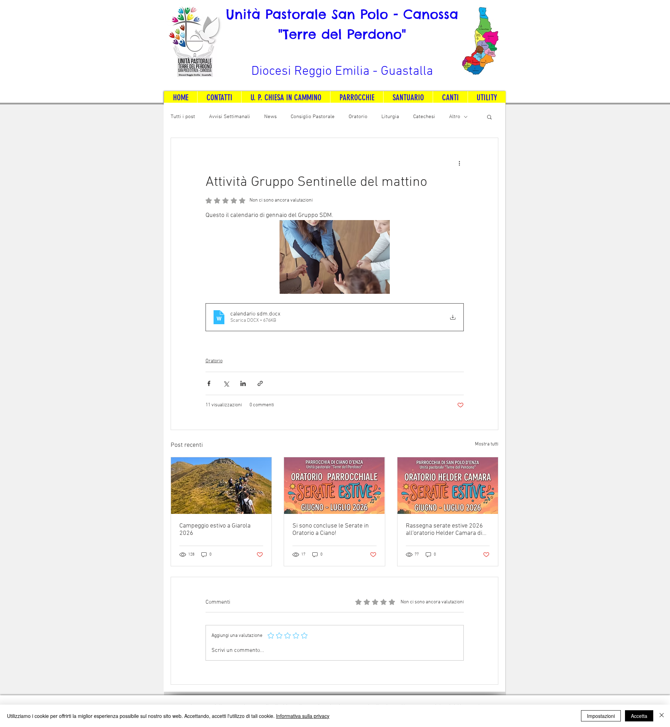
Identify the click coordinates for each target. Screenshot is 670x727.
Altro (454, 117)
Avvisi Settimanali (229, 117)
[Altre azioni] (459, 163)
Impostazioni (601, 715)
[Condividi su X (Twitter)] (226, 383)
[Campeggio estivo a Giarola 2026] (221, 485)
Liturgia (390, 117)
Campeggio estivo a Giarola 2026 (215, 529)
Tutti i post (183, 117)
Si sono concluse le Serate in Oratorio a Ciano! (330, 529)
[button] (489, 116)
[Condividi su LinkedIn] (243, 383)
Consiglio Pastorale (313, 117)
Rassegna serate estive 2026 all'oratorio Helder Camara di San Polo (444, 529)
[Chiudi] (661, 715)
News (270, 117)
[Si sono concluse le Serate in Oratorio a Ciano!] (334, 485)
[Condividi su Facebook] (209, 383)
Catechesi (424, 117)
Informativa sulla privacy (302, 715)
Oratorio (358, 117)
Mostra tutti (486, 444)
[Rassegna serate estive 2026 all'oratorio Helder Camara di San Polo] (447, 485)
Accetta (639, 715)
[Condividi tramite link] (260, 383)
